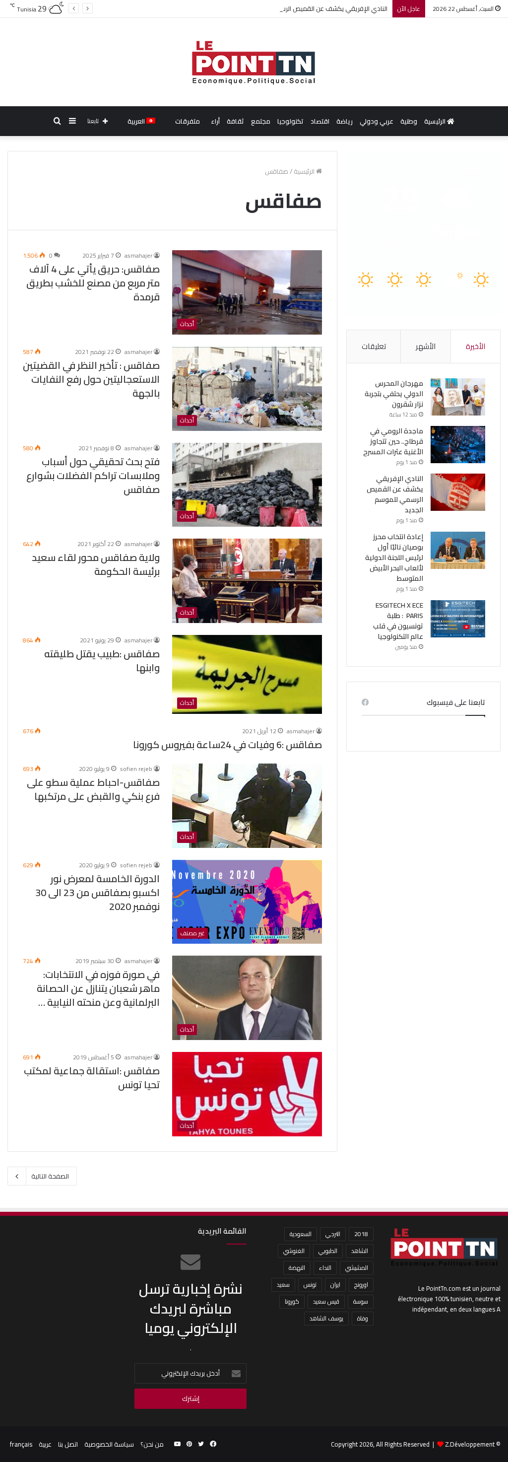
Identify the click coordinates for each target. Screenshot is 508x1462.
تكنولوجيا (290, 121)
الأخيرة (475, 346)
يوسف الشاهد (326, 1318)
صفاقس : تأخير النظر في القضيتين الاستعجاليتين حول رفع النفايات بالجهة (91, 379)
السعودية (301, 1234)
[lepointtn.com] (254, 62)
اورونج (361, 1284)
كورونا (292, 1301)
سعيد (283, 1284)
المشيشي (356, 1267)
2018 (361, 1234)
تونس (310, 1284)
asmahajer (138, 255)
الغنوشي (294, 1250)
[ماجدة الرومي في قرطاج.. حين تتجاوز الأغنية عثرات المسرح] (458, 444)
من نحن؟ (152, 1444)
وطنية (408, 121)
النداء (325, 1267)
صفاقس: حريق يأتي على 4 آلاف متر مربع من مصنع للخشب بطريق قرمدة (93, 283)
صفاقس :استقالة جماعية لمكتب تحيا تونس (92, 1077)
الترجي (332, 1234)
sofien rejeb (136, 768)
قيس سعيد (326, 1301)
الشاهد (359, 1250)
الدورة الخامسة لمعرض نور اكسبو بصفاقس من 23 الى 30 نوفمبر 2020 (97, 892)
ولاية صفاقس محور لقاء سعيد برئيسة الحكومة (96, 564)
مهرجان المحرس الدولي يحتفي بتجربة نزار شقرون (394, 394)
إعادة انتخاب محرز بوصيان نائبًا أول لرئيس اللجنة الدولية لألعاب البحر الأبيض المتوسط (394, 557)
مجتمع (260, 121)
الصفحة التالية (50, 1176)
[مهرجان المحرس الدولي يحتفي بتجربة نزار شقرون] (458, 397)
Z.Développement (470, 1444)
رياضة (344, 121)
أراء (215, 121)
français (21, 1444)
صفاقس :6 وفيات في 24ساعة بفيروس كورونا (227, 744)
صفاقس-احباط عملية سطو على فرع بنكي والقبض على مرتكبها (93, 789)
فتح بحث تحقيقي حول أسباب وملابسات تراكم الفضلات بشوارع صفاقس (93, 475)
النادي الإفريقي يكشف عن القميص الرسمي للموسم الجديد (307, 8)
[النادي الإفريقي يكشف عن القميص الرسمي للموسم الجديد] (458, 492)
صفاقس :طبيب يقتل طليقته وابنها (102, 660)
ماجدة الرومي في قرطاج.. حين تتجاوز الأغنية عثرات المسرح (393, 441)
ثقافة (235, 121)
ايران (335, 1284)
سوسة (360, 1301)
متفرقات (187, 121)
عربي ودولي (376, 121)
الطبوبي (327, 1250)
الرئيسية (435, 121)
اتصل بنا (68, 1444)
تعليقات (374, 346)
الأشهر (426, 346)
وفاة (362, 1318)
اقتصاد (320, 121)
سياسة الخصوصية (109, 1444)
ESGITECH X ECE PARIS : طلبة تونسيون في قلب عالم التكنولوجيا (398, 621)
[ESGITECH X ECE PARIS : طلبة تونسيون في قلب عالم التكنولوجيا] (458, 618)
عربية (45, 1444)
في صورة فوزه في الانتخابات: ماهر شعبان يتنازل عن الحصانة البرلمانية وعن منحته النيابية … (98, 988)
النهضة (297, 1267)
